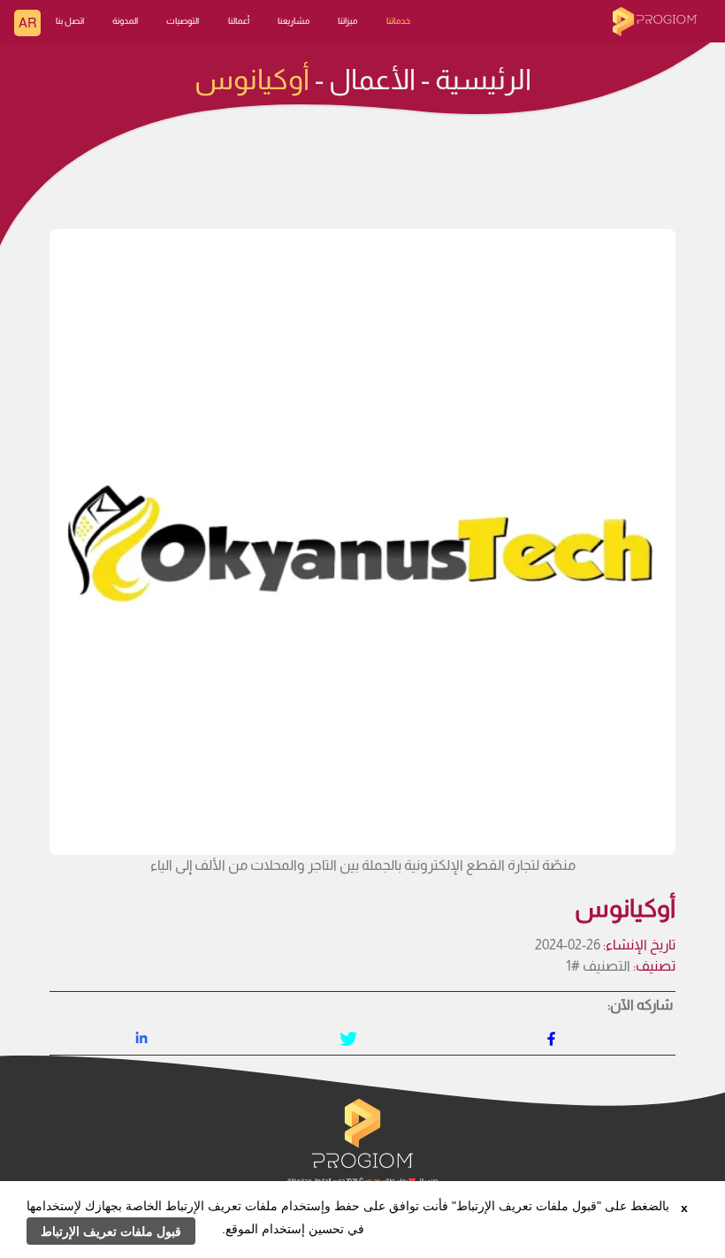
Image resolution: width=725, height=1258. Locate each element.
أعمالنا (238, 21)
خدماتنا (398, 21)
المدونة (125, 21)
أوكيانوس (252, 79)
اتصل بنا (70, 21)
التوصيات (182, 21)
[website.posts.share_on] (551, 1040)
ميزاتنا (347, 21)
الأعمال (372, 79)
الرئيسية (483, 79)
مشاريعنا (293, 21)
